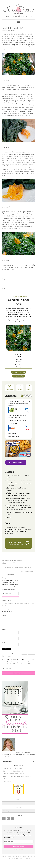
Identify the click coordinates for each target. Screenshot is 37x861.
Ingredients (10, 389)
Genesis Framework (13, 858)
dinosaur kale (18, 562)
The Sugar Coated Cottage (18, 9)
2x (24, 395)
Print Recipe (13, 321)
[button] (29, 401)
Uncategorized (20, 560)
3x (27, 395)
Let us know (12, 544)
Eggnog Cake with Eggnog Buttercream (13, 771)
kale (22, 562)
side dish (32, 562)
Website (4, 642)
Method (20, 389)
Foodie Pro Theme (17, 856)
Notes (28, 389)
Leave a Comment (12, 30)
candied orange (11, 562)
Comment (5, 615)
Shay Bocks (26, 856)
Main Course (10, 560)
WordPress (28, 858)
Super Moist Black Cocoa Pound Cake (13, 768)
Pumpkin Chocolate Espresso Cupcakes (13, 773)
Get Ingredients (15, 462)
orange (25, 562)
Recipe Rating (5, 609)
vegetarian (4, 563)
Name (4, 629)
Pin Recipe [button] (24, 321)
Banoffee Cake (7, 781)
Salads (14, 560)
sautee (28, 562)
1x (21, 395)
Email (4, 636)
